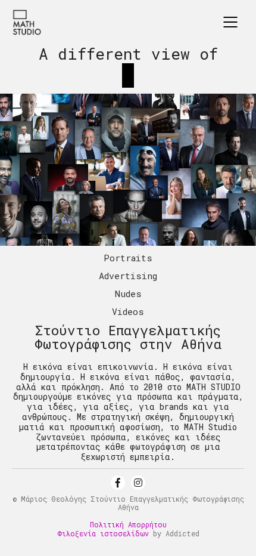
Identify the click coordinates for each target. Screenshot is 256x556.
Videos (128, 311)
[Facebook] (118, 482)
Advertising (128, 276)
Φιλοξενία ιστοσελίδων (103, 533)
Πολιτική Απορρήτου (128, 524)
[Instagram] (138, 482)
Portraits (128, 258)
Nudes (128, 293)
